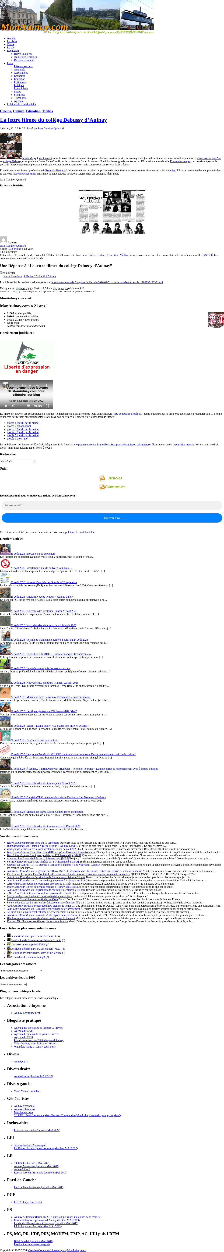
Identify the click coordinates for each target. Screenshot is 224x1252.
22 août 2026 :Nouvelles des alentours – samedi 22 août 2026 (44, 682)
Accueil (11, 38)
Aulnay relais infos (24, 1109)
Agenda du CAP (23, 1030)
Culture (18, 111)
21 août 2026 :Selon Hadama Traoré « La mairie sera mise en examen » (49, 725)
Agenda (18, 101)
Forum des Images (180, 161)
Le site (10, 47)
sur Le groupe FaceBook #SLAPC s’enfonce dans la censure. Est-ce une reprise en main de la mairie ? (75, 871)
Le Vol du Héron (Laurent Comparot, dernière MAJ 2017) (46, 1223)
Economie (19, 75)
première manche (184, 444)
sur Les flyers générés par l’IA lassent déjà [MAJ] (44, 855)
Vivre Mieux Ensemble (27, 1091)
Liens (10, 63)
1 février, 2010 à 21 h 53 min (40, 276)
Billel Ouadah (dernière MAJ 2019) (33, 1241)
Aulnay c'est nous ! (24, 1105)
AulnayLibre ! (22, 1169)
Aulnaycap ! (21, 1061)
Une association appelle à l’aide (27, 944)
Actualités (19, 69)
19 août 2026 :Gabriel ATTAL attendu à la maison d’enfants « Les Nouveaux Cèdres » (58, 797)
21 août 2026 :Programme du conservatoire (34, 740)
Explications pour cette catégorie (32, 1244)
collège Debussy (12, 161)
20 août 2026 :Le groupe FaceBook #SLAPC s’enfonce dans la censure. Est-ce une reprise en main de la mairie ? (73, 754)
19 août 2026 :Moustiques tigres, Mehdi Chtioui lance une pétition (46, 811)
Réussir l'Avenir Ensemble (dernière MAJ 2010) (40, 1172)
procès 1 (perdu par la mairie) (23, 422)
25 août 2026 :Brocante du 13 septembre (32, 553)
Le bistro (12, 41)
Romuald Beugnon (55, 170)
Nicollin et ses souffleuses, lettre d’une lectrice (35, 952)
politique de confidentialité (79, 532)
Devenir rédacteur (24, 60)
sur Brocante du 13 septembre (33, 842)
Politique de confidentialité (21, 104)
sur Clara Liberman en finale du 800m (32, 899)
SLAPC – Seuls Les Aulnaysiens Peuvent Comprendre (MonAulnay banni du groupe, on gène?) (67, 1115)
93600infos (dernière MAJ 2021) (32, 1163)
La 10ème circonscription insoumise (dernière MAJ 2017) (46, 1148)
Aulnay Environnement (27, 1012)
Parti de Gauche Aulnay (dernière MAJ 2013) (39, 1187)
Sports (17, 91)
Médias (47, 111)
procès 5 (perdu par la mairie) (23, 435)
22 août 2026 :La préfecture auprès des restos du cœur (40, 668)
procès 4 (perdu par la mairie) (23, 432)
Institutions (20, 82)
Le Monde (27, 158)
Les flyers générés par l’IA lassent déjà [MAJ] (35, 948)
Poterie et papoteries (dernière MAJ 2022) (37, 1130)
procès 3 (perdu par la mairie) (23, 429)
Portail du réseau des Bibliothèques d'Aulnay (39, 1040)
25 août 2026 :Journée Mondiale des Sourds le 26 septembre (43, 582)
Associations (21, 72)
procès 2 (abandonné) (19, 425)
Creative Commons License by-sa (47, 1250)
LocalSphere (21, 88)
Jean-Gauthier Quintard (51, 128)
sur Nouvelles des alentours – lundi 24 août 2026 (42, 848)
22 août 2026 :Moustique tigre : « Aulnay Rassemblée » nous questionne (50, 697)
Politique (19, 85)
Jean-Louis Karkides (25, 56)
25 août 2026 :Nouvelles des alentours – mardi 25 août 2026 (43, 610)
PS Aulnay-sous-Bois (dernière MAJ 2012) (38, 1226)
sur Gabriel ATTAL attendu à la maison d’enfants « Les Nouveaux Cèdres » (54, 864)
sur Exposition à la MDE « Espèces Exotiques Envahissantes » (51, 852)
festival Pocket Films (24, 173)
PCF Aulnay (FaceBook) (28, 1202)
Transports (20, 97)
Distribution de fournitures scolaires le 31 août (35, 940)
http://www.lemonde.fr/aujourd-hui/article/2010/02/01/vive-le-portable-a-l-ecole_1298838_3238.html (107, 282)
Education (19, 78)
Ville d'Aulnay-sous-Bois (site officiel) (35, 1043)
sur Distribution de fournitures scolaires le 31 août (46, 877)
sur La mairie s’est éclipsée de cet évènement (41, 902)
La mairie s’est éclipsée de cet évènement (33, 936)
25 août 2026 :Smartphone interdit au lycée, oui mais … (41, 567)
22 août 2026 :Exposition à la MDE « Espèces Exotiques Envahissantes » (51, 653)
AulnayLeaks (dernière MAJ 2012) (33, 1076)
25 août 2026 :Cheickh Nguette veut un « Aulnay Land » (42, 596)
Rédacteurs (13, 50)
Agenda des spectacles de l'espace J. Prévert (38, 1027)
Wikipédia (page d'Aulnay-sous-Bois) (34, 1046)
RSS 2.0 (208, 255)
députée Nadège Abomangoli (30, 1145)
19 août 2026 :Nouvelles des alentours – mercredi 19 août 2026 (45, 826)
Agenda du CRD (23, 1037)
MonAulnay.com (23, 1112)
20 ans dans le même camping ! (27, 957)
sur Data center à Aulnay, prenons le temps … (41, 905)
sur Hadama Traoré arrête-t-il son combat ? (39, 896)
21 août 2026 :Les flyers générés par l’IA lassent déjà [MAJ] (43, 711)
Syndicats (19, 94)
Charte (10, 44)
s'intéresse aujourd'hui (209, 158)
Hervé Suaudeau (23, 53)
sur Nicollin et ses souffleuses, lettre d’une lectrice (37, 921)
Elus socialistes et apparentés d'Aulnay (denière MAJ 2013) (47, 1220)
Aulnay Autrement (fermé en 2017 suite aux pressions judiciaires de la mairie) (57, 1216)
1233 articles (14, 248)
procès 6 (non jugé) (17, 438)
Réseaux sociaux (23, 66)
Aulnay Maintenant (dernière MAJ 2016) (36, 1166)
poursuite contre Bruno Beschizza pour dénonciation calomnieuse (114, 444)
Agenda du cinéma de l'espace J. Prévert (36, 1034)
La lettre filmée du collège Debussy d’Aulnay (53, 120)
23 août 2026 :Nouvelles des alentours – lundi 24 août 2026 (43, 625)
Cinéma (5, 111)
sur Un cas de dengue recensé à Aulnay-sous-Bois (46, 880)
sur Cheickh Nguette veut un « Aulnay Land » (42, 845)
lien (174, 170)
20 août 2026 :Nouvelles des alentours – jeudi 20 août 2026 (43, 783)
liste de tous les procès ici (128, 413)
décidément (45, 158)
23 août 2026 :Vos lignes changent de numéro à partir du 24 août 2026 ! (50, 639)
